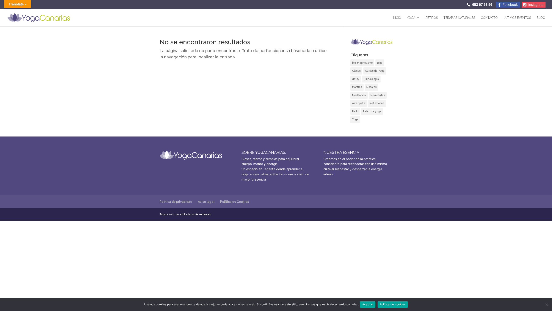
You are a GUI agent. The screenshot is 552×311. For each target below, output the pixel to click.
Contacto (489, 17)
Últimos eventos (517, 17)
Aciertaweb (203, 214)
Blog (541, 17)
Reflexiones (377, 103)
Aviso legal (206, 201)
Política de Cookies (234, 201)
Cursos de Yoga (374, 70)
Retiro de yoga (372, 111)
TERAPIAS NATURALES (459, 17)
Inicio (396, 17)
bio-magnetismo (362, 62)
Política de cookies (393, 304)
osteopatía (358, 103)
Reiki (355, 111)
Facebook (510, 4)
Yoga (411, 17)
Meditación (359, 95)
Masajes (371, 87)
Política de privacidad (176, 201)
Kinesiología (371, 79)
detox (355, 79)
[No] (546, 304)
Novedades (377, 95)
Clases (356, 70)
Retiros (431, 17)
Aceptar (367, 304)
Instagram (535, 4)
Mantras (357, 87)
